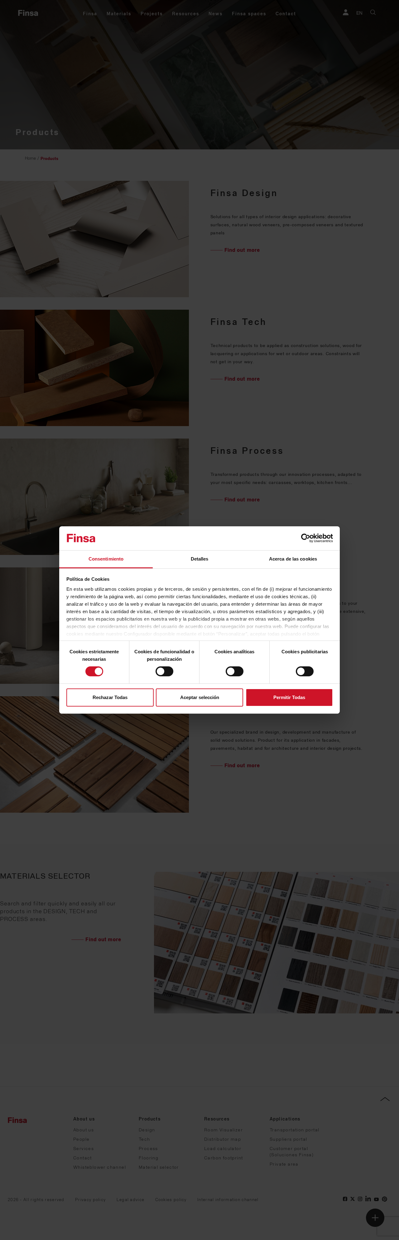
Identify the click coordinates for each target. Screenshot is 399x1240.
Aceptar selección (199, 697)
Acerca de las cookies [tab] (293, 558)
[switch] (164, 671)
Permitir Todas (289, 697)
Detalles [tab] (200, 558)
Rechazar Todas (110, 697)
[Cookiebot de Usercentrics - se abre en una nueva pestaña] (305, 538)
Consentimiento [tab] (106, 558)
